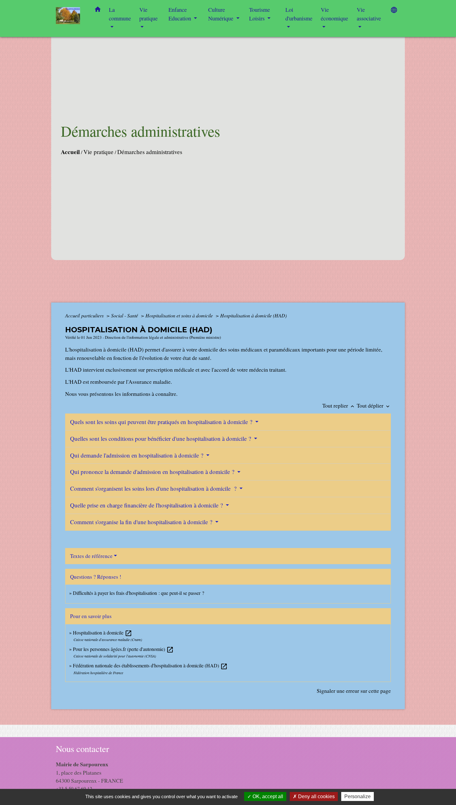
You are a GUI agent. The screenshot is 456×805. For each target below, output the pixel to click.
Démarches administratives (149, 152)
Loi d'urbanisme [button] (298, 14)
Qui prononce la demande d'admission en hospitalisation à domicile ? (153, 471)
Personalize (357, 796)
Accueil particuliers (85, 315)
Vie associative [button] (369, 14)
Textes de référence (91, 556)
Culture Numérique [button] (221, 14)
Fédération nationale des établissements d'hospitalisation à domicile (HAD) (150, 665)
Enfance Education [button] (180, 14)
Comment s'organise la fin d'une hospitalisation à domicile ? (142, 522)
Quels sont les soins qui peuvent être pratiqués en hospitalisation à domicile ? (162, 422)
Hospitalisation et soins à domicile (179, 315)
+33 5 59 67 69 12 (74, 788)
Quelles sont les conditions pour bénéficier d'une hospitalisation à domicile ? (161, 438)
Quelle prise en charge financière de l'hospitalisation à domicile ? (147, 505)
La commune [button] (120, 14)
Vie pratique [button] (148, 14)
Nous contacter (82, 748)
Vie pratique (98, 152)
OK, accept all (267, 796)
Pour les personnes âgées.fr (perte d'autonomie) (123, 649)
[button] (97, 10)
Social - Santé (125, 315)
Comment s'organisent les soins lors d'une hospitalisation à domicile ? (154, 488)
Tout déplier (374, 405)
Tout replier (338, 405)
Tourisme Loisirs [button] (259, 14)
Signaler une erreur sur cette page (354, 690)
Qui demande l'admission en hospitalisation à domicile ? (137, 455)
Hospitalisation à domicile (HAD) (253, 315)
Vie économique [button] (334, 14)
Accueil (70, 152)
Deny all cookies (316, 796)
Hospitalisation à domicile (102, 632)
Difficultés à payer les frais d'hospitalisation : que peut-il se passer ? (138, 593)
